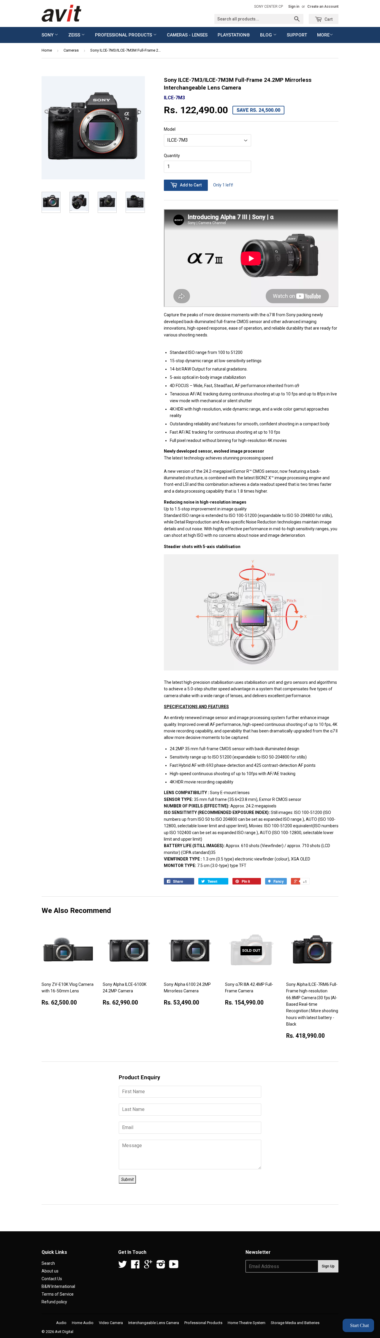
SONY (48, 35)
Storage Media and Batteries (295, 1323)
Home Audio (83, 1323)
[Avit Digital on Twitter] (122, 1266)
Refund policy (54, 1301)
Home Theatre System (246, 1323)
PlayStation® (234, 35)
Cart (328, 19)
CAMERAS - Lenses (187, 35)
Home (47, 50)
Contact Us (52, 1278)
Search (48, 1263)
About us (50, 1271)
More (323, 35)
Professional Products (124, 35)
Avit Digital (64, 1331)
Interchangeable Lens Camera (153, 1323)
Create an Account (322, 6)
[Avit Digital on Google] (148, 1266)
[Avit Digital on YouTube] (173, 1266)
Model (169, 129)
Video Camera (111, 1323)
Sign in (293, 6)
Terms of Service (58, 1294)
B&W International (58, 1286)
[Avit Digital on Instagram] (160, 1266)
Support (297, 35)
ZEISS (74, 35)
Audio (61, 1323)
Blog (266, 35)
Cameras (71, 50)
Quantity (172, 155)
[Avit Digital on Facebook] (135, 1266)
